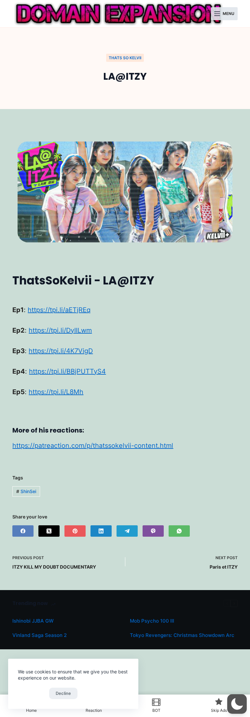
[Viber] (153, 531)
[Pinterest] (75, 531)
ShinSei (26, 491)
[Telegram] (127, 531)
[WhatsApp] (179, 531)
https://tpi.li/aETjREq (59, 310)
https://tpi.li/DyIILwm (60, 330)
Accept (31, 693)
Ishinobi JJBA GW (33, 621)
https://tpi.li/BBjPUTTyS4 (67, 371)
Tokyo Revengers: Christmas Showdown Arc (182, 635)
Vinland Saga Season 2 (39, 635)
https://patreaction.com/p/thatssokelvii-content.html (92, 445)
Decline (63, 693)
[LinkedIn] (101, 531)
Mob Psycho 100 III (152, 621)
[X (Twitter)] (49, 531)
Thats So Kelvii (125, 57)
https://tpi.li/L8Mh (56, 392)
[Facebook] (23, 531)
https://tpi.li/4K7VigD (61, 351)
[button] (237, 704)
